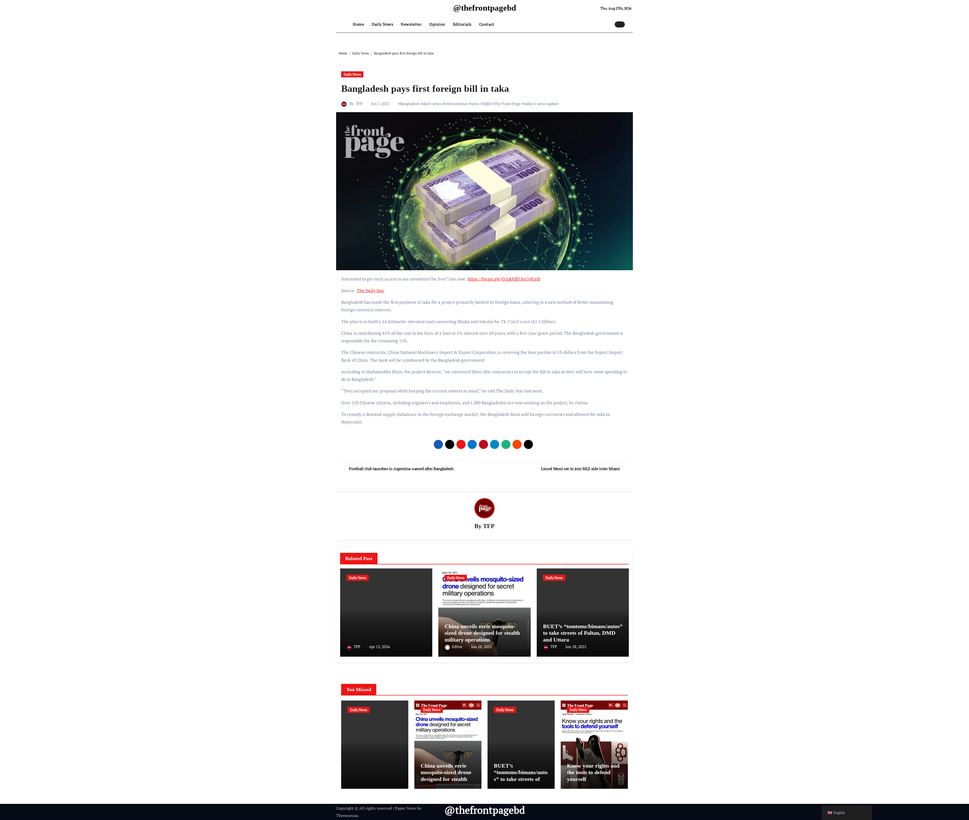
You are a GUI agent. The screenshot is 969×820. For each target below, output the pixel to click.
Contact (486, 24)
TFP (359, 103)
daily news (432, 103)
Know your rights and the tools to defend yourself (593, 772)
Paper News (405, 808)
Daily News (382, 24)
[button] (630, 24)
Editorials (462, 24)
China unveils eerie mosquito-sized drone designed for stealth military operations (482, 633)
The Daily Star (370, 290)
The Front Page (507, 103)
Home (358, 24)
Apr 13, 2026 (379, 646)
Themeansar (347, 815)
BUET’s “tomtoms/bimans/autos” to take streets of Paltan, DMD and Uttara (583, 633)
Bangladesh (410, 103)
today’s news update (541, 103)
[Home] (343, 24)
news (475, 103)
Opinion (437, 24)
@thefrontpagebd (484, 7)
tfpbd (486, 103)
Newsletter (411, 24)
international (456, 103)
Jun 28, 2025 (481, 646)
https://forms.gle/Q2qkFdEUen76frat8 (504, 279)
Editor (458, 646)
